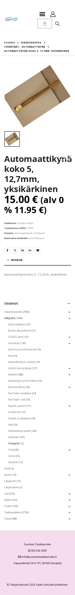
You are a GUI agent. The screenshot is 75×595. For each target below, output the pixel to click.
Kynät (7, 475)
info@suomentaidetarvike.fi (39, 557)
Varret (11, 456)
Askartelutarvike (13, 312)
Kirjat (11, 355)
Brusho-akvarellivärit (19, 330)
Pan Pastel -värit (16, 399)
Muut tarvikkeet (16, 387)
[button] (42, 14)
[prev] (62, 157)
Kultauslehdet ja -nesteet (21, 362)
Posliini (8, 506)
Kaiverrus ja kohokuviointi (22, 349)
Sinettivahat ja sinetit (19, 431)
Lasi (6, 493)
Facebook (7, 250)
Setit (10, 424)
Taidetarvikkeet (12, 512)
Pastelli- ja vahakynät (19, 418)
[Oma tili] (53, 14)
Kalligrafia (9, 318)
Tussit (7, 518)
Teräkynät (39, 233)
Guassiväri (14, 343)
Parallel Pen (14, 412)
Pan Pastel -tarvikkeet (19, 393)
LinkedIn (22, 250)
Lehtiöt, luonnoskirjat (19, 368)
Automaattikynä (23, 233)
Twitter (15, 250)
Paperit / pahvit (16, 406)
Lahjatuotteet (11, 487)
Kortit (7, 468)
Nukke (7, 500)
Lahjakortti (10, 481)
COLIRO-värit (15, 337)
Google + (30, 250)
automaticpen (36, 238)
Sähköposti (37, 250)
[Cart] (45, 23)
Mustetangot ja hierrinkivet (22, 381)
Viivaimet (13, 462)
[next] (68, 157)
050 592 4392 (38, 550)
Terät (11, 449)
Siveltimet (13, 437)
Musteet (12, 374)
